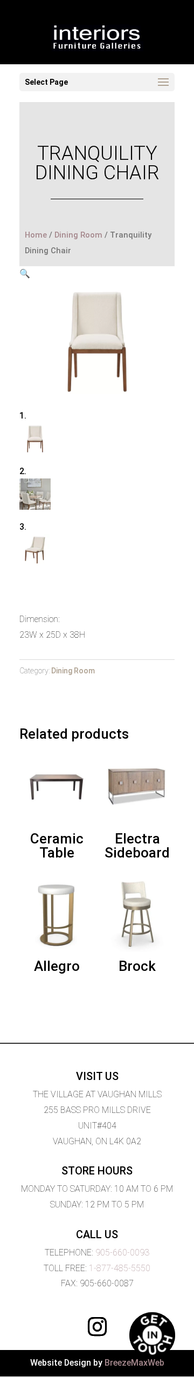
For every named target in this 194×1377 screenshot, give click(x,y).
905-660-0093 (122, 1252)
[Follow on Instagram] (97, 1327)
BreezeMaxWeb (134, 1363)
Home (36, 235)
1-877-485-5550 (119, 1268)
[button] (24, 273)
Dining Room (78, 235)
